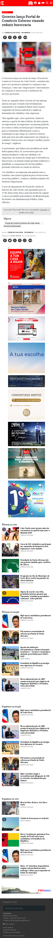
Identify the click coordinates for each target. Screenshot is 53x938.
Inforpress (25, 32)
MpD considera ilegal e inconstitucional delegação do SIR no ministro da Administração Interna (34, 777)
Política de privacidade (11, 932)
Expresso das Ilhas (12, 32)
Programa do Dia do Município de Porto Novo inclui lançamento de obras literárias (34, 578)
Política (5, 12)
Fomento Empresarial (12, 226)
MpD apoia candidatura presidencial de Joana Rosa (35, 616)
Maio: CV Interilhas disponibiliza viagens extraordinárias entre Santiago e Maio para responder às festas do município (35, 869)
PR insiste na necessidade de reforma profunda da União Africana (32, 633)
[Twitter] (10, 37)
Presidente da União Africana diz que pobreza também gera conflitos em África (35, 562)
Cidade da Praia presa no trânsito (34, 818)
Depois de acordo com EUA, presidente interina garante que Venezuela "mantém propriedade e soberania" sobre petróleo (34, 595)
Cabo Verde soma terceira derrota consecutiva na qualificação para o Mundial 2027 (35, 530)
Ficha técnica (8, 927)
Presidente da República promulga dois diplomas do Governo (34, 664)
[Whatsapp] (15, 37)
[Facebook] (5, 37)
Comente (43, 210)
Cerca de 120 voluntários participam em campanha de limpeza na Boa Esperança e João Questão (35, 546)
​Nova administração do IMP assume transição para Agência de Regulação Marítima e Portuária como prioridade (34, 682)
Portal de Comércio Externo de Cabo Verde (22, 223)
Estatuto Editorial (9, 930)
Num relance (9, 924)
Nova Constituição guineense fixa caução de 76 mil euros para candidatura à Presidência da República (34, 837)
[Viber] (20, 240)
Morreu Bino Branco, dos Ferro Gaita (33, 803)
